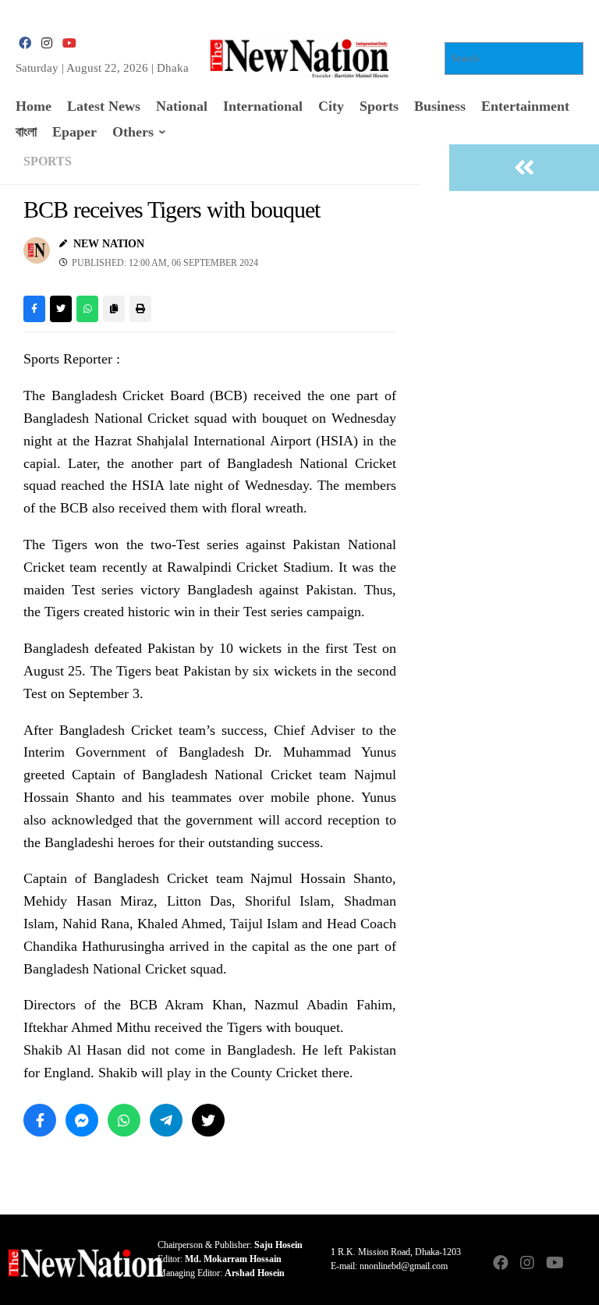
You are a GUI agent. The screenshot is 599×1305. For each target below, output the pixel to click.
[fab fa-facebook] (25, 43)
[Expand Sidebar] (524, 167)
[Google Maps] (580, 1264)
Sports (47, 161)
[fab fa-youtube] (68, 43)
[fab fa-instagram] (47, 43)
